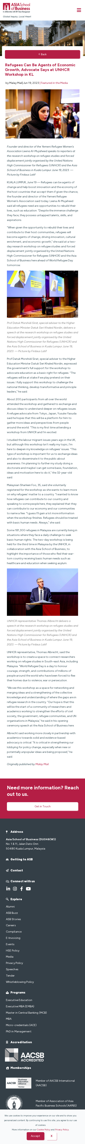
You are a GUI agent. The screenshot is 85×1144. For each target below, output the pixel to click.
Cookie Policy (43, 1129)
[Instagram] (15, 889)
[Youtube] (28, 889)
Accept (35, 1136)
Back (43, 54)
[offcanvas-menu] (79, 10)
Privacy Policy (62, 1129)
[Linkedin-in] (8, 889)
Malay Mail (42, 764)
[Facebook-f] (21, 889)
